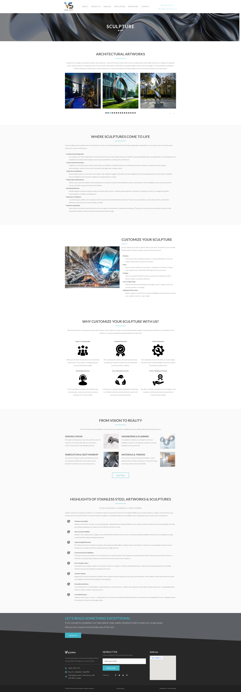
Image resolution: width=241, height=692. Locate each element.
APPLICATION (119, 6)
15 (135, 112)
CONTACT (145, 6)
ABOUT (85, 6)
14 (132, 112)
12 (128, 112)
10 (124, 112)
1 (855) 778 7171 (168, 5)
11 (126, 112)
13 (130, 112)
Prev (170, 113)
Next (174, 113)
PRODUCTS (95, 6)
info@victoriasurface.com (168, 9)
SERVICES (107, 6)
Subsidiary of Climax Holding (168, 688)
